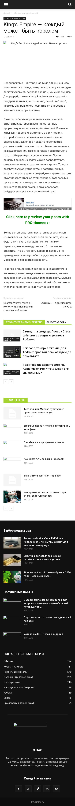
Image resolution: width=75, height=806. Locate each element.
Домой (6, 12)
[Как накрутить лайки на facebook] (12, 463)
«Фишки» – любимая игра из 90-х (56, 304)
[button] (6, 4)
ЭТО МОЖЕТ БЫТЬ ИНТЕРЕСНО (24, 322)
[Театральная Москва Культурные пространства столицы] (12, 413)
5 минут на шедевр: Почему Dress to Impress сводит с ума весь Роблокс (46, 335)
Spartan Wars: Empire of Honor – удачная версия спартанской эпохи (18, 306)
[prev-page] (5, 381)
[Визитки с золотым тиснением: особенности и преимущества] (12, 560)
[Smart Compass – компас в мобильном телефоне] (12, 428)
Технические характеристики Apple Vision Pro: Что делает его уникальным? (46, 368)
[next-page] (11, 381)
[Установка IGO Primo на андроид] (12, 637)
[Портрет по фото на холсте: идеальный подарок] (12, 622)
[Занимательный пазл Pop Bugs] (12, 480)
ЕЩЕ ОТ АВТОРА (56, 322)
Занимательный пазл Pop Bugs (42, 475)
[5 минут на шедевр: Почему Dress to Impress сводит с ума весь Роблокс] (12, 335)
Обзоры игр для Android (26, 12)
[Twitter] (28, 788)
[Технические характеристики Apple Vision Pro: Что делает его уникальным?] (12, 369)
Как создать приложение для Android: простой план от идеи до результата (47, 352)
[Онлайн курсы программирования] (12, 447)
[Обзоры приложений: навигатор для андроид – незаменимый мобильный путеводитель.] (12, 602)
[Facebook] (18, 788)
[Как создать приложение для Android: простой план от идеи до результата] (12, 352)
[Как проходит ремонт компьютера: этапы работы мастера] (12, 497)
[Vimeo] (37, 788)
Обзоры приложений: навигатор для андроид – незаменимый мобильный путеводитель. (46, 603)
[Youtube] (56, 788)
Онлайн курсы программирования (44, 442)
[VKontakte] (46, 788)
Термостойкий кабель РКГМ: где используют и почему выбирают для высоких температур (46, 542)
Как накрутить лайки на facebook (43, 459)
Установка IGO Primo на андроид (43, 634)
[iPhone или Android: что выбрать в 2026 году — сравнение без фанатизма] (12, 577)
